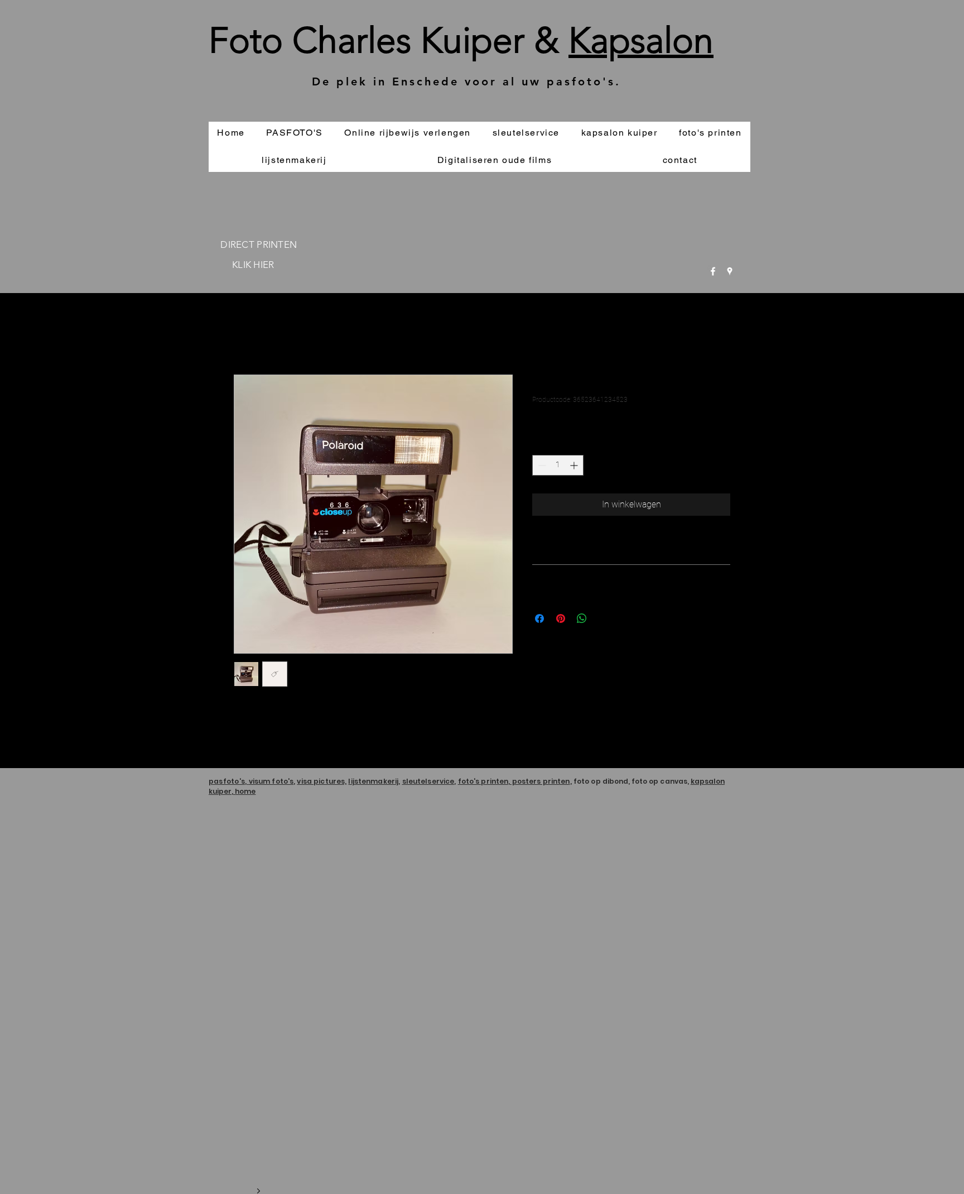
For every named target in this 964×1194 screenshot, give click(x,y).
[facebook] (713, 271)
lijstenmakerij (373, 781)
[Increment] (575, 465)
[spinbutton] (558, 465)
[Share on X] (603, 618)
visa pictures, (321, 781)
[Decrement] (541, 465)
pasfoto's (227, 781)
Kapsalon (641, 40)
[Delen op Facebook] (539, 618)
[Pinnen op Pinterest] (560, 618)
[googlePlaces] (729, 271)
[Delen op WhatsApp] (582, 618)
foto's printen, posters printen (514, 781)
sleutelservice (428, 781)
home (245, 791)
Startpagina (255, 334)
